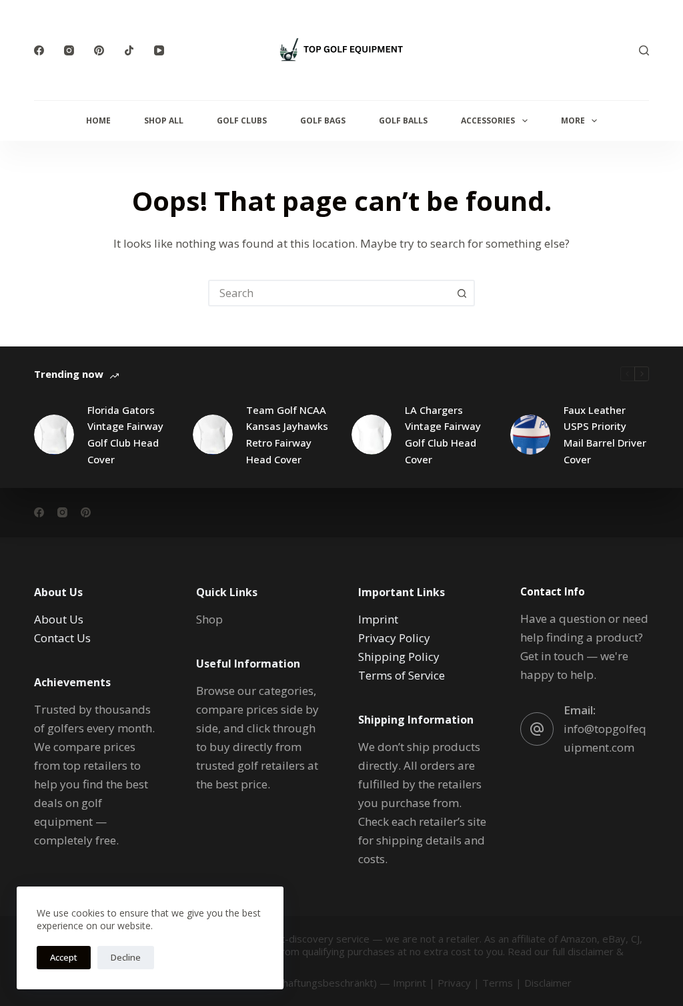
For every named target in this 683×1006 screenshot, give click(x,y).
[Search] (644, 50)
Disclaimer (548, 982)
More (573, 120)
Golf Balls (403, 120)
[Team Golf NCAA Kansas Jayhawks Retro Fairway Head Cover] (213, 435)
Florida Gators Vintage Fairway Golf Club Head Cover (125, 434)
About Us (58, 619)
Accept (63, 957)
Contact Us (62, 638)
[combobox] (329, 293)
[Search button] (462, 293)
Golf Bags (323, 120)
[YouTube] (159, 50)
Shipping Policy (399, 656)
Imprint (378, 619)
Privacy (454, 982)
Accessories (488, 120)
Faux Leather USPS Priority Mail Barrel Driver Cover (605, 434)
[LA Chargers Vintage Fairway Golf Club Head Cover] (372, 435)
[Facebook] (39, 50)
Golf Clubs (242, 120)
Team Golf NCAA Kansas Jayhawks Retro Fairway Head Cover (287, 434)
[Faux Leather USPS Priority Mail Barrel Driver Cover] (530, 435)
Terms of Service (401, 675)
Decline (126, 957)
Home (98, 120)
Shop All (163, 120)
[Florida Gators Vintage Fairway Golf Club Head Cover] (54, 435)
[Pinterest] (99, 50)
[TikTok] (129, 50)
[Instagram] (69, 50)
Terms (497, 982)
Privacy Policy (394, 638)
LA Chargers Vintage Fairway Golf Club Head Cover (443, 434)
